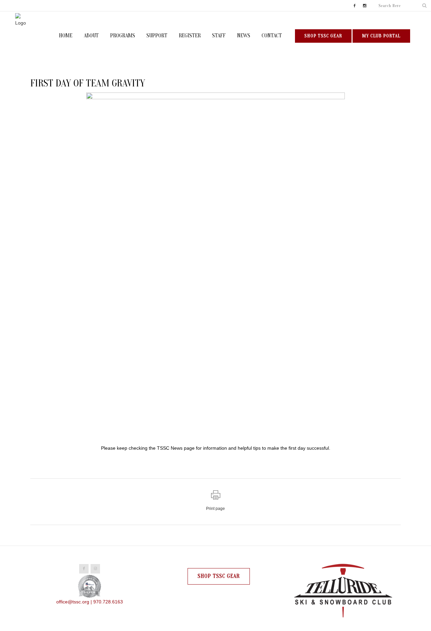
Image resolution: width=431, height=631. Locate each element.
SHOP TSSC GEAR (323, 36)
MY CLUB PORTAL (381, 36)
